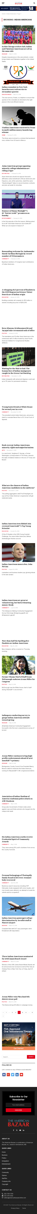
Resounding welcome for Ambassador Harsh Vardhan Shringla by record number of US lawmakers (18, 253)
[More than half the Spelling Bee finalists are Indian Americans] (18, 629)
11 (32, 1012)
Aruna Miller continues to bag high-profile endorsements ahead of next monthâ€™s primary (17, 758)
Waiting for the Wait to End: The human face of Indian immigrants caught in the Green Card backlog (16, 370)
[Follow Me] (12, 1074)
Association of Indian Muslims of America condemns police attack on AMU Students (17, 798)
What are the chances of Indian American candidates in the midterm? (18, 486)
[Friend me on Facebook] (4, 1074)
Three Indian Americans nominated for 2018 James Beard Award (17, 957)
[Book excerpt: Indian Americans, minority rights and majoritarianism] (18, 433)
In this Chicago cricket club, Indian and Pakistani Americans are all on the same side (17, 48)
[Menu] (3, 3)
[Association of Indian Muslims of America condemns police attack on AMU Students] (18, 784)
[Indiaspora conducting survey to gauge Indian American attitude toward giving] (18, 703)
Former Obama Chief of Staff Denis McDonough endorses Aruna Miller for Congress (18, 679)
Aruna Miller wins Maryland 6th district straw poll (16, 998)
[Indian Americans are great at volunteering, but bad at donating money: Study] (18, 588)
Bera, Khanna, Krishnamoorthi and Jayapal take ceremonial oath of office (18, 329)
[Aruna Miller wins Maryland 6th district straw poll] (18, 985)
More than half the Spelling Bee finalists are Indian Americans (15, 642)
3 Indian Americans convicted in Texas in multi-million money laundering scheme (18, 129)
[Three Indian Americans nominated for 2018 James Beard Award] (18, 944)
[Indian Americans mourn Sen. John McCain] (18, 552)
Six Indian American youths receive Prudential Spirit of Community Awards (17, 839)
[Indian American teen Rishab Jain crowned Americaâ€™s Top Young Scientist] (18, 512)
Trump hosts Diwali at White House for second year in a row (17, 408)
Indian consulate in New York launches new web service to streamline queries (14, 89)
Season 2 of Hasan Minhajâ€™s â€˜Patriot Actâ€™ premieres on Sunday (16, 213)
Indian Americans (11, 14)
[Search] (34, 3)
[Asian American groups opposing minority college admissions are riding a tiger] (18, 154)
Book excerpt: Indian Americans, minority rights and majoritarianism (17, 446)
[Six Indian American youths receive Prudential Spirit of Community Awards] (18, 825)
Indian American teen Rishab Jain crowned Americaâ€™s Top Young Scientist (16, 526)
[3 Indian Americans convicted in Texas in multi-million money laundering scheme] (18, 116)
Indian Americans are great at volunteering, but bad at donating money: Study (16, 602)
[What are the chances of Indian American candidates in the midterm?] (18, 473)
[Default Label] (17, 1074)
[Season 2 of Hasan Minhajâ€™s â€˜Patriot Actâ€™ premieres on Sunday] (18, 199)
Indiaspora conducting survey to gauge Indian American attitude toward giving (16, 717)
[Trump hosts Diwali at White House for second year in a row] (18, 395)
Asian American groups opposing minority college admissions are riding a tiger (16, 168)
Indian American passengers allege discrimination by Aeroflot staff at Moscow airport (17, 920)
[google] (8, 1074)
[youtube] (21, 1074)
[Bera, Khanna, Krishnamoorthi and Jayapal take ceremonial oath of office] (18, 316)
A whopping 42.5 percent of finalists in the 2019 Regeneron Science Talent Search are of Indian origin (18, 292)
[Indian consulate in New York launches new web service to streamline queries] (18, 75)
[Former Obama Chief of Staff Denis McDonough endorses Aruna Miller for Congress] (18, 665)
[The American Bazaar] (18, 3)
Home (3, 14)
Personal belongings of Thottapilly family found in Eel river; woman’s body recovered (17, 877)
